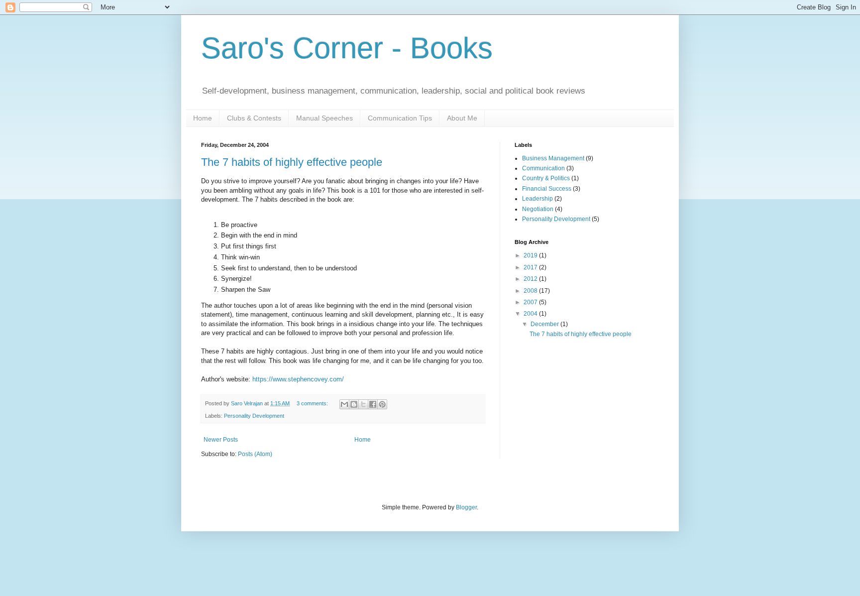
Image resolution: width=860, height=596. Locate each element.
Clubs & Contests (254, 118)
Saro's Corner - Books (347, 48)
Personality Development (254, 416)
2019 (531, 255)
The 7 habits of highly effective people (291, 162)
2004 (531, 313)
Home (202, 118)
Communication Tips (400, 118)
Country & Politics (546, 178)
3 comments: (313, 403)
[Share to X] (363, 404)
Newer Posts (221, 439)
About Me (462, 118)
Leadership (537, 198)
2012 (531, 278)
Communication (543, 168)
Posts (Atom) (255, 454)
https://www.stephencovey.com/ (298, 379)
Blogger (466, 507)
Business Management (553, 158)
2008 (531, 290)
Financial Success (546, 188)
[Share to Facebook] (373, 404)
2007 (531, 302)
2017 (531, 267)
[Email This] (344, 404)
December (545, 324)
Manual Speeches (324, 118)
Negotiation (537, 209)
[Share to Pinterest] (382, 404)
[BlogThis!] (354, 404)
